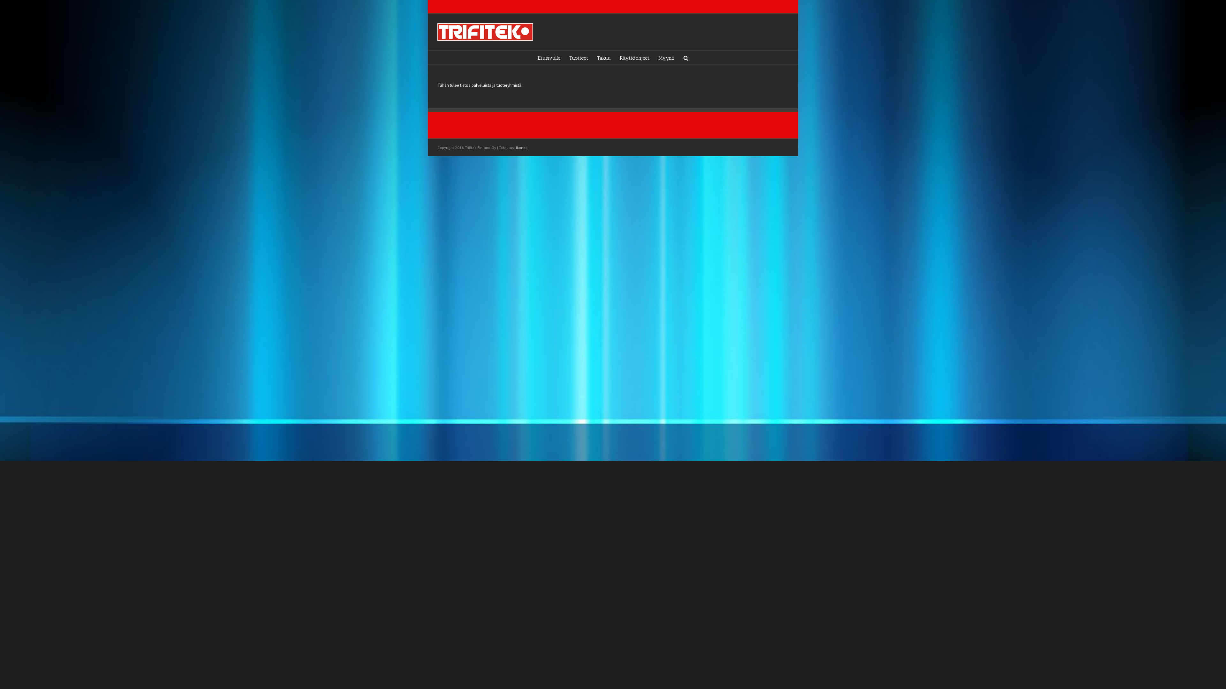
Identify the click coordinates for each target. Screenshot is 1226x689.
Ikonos (521, 147)
